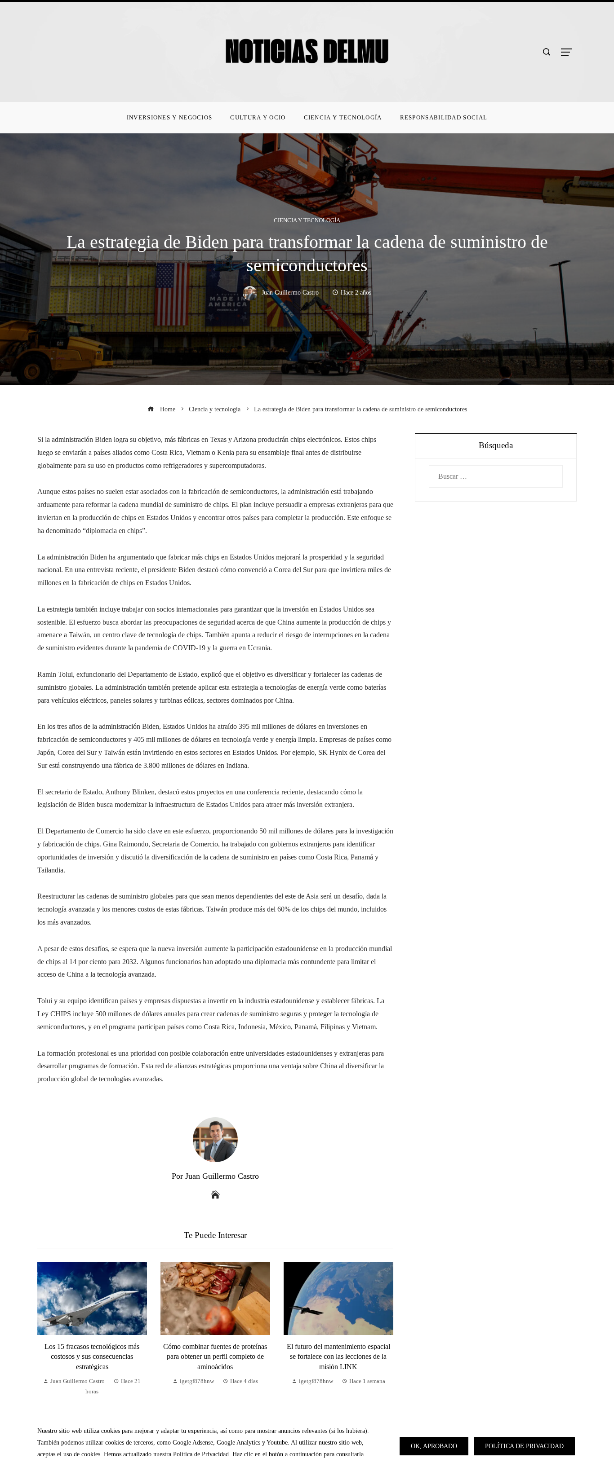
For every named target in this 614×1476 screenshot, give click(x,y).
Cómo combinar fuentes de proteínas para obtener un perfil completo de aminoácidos (215, 1356)
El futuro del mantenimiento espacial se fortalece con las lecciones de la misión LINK (338, 1356)
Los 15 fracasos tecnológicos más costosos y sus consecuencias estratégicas (91, 1356)
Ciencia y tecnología (307, 221)
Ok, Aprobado (434, 1446)
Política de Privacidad (524, 1446)
